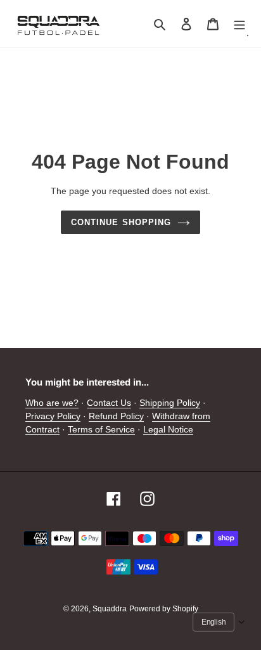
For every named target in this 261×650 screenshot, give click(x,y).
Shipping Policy (169, 403)
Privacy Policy (52, 416)
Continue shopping (121, 222)
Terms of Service (101, 429)
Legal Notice (168, 429)
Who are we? (52, 403)
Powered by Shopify (163, 608)
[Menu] (239, 23)
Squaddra (109, 608)
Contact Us (109, 403)
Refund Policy (116, 416)
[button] (219, 622)
